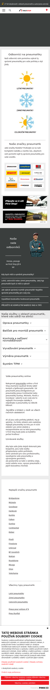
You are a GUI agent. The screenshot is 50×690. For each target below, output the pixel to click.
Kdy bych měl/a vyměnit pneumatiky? (17, 274)
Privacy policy (32, 672)
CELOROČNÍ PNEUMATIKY (25, 132)
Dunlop (12, 523)
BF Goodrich (14, 552)
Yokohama (13, 573)
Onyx (11, 569)
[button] (10, 10)
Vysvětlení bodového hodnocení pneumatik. (20, 299)
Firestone (13, 543)
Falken (11, 519)
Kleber (11, 532)
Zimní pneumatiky (17, 597)
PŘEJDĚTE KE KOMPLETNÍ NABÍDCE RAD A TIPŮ (21, 305)
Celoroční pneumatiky (18, 602)
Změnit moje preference (10, 672)
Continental (14, 528)
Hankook (13, 511)
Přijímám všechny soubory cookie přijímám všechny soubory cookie (25, 678)
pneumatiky (21, 383)
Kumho (12, 515)
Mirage (12, 565)
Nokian (12, 556)
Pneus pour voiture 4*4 (19, 609)
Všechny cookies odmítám (25, 683)
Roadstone (13, 560)
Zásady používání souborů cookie (14, 662)
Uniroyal (12, 548)
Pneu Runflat (14, 613)
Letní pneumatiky (16, 593)
